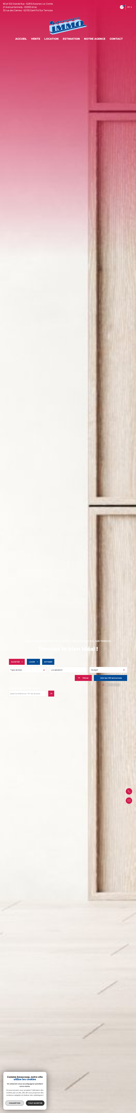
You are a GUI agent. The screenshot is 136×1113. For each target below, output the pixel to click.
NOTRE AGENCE (94, 39)
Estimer (48, 662)
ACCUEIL (21, 39)
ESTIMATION (71, 39)
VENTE (35, 39)
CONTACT (116, 39)
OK (51, 693)
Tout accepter (35, 1103)
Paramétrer (14, 1103)
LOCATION (51, 39)
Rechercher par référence (24, 688)
